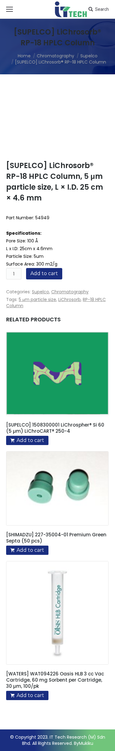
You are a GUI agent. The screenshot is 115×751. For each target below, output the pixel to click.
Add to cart (44, 273)
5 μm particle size (37, 299)
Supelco (89, 56)
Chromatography (55, 56)
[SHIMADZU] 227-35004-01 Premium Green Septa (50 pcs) (56, 538)
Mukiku (86, 743)
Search (102, 9)
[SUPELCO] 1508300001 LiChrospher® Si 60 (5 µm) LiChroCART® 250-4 (55, 428)
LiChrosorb (69, 299)
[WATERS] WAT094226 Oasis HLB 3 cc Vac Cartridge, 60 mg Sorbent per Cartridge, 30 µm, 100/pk (55, 680)
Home (24, 56)
